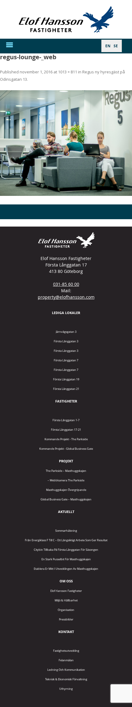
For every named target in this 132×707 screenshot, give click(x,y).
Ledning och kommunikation (66, 670)
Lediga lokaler (66, 312)
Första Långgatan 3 (66, 341)
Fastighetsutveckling (66, 651)
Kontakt (66, 631)
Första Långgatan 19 (66, 379)
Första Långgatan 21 (66, 389)
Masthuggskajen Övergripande (66, 490)
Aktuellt (66, 511)
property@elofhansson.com (66, 297)
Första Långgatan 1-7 (66, 420)
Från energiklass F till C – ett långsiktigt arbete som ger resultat (66, 540)
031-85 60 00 (66, 284)
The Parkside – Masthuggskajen (66, 471)
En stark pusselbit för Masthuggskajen (66, 559)
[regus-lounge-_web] (66, 143)
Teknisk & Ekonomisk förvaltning (66, 679)
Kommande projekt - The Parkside (66, 439)
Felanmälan (66, 660)
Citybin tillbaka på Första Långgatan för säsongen (66, 550)
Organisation (66, 610)
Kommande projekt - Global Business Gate (66, 449)
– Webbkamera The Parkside (66, 480)
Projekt (66, 461)
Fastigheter (66, 401)
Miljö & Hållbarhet (66, 600)
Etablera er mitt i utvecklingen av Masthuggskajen (66, 569)
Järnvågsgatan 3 (66, 332)
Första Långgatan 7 (66, 360)
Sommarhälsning (66, 531)
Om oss (66, 581)
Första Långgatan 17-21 (66, 430)
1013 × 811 (67, 72)
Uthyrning (66, 689)
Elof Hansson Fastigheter (66, 591)
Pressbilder (66, 619)
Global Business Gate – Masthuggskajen (66, 499)
